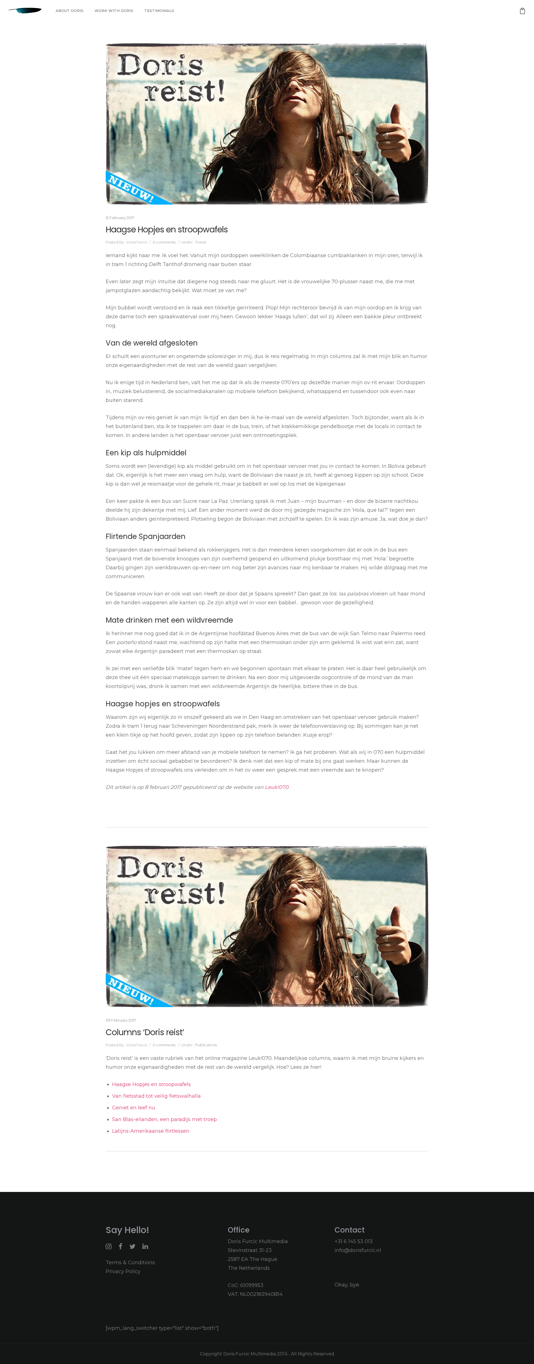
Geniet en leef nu (133, 1108)
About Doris (69, 10)
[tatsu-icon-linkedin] (145, 1246)
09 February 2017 (121, 1020)
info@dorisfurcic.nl (358, 1250)
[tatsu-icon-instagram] (110, 1246)
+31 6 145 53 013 (354, 1241)
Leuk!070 (276, 787)
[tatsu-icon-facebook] (121, 1246)
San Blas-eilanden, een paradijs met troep (165, 1119)
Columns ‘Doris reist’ (145, 1032)
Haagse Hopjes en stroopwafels (167, 229)
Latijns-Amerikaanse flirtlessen (150, 1131)
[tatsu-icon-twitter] (133, 1246)
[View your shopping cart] (522, 10)
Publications (205, 1045)
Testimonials (159, 10)
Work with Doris (114, 10)
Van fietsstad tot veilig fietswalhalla (158, 1096)
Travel (200, 242)
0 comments (164, 242)
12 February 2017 (120, 217)
